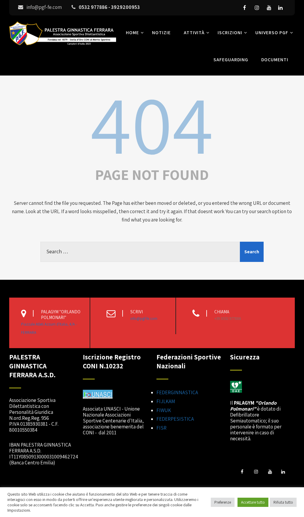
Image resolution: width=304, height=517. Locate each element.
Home (132, 32)
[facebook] (244, 7)
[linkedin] (280, 7)
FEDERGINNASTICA (177, 392)
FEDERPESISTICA (175, 419)
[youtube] (269, 7)
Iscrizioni (230, 32)
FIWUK (163, 410)
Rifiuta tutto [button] (283, 502)
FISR (161, 428)
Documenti (274, 59)
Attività (194, 32)
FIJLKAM (165, 401)
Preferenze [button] (222, 502)
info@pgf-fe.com (143, 318)
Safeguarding (230, 59)
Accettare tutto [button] (253, 502)
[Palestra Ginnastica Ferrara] (62, 46)
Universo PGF (271, 32)
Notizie (161, 32)
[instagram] (257, 7)
